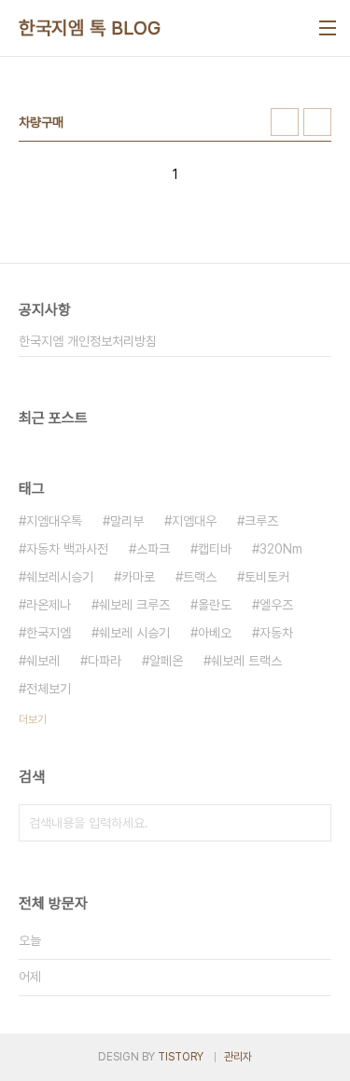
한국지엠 (48, 632)
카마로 (138, 576)
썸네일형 (285, 122)
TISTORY (180, 1056)
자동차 (276, 632)
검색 (312, 823)
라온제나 (48, 604)
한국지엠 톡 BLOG (90, 28)
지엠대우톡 (54, 520)
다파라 (104, 660)
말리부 (127, 520)
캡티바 (214, 548)
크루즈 (261, 520)
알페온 (166, 660)
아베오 (214, 632)
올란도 (214, 604)
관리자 (238, 1056)
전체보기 (48, 688)
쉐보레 (43, 660)
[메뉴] (327, 28)
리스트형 (317, 122)
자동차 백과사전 (67, 548)
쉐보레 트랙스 (246, 660)
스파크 (153, 548)
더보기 (33, 719)
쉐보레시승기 (59, 576)
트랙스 (200, 576)
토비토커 (267, 576)
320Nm (280, 548)
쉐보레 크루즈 (134, 604)
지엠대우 (194, 520)
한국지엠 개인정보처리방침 (88, 341)
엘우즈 (276, 604)
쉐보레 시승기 (134, 632)
